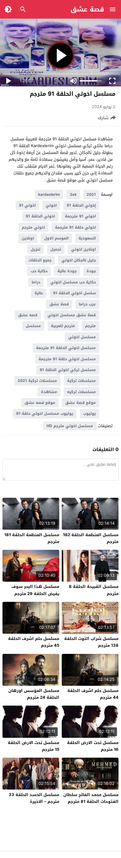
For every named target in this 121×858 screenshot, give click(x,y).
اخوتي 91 (27, 205)
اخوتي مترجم (33, 227)
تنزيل (35, 249)
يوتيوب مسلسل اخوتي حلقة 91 (44, 413)
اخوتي (51, 205)
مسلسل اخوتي (82, 337)
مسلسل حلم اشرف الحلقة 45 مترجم (33, 642)
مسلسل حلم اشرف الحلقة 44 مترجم (93, 694)
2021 (91, 194)
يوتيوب (89, 413)
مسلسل (33, 325)
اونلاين (28, 238)
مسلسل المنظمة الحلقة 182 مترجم (91, 538)
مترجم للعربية (63, 325)
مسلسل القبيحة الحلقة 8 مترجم (94, 590)
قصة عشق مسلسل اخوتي (71, 315)
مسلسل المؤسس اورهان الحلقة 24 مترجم (33, 694)
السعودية (87, 238)
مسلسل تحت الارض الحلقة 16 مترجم (93, 746)
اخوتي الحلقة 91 (40, 216)
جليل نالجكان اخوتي (78, 260)
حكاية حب (39, 271)
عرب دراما (87, 304)
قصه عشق (28, 315)
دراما (36, 282)
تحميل (55, 249)
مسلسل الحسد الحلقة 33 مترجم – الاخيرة (34, 798)
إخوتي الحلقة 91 (81, 205)
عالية (38, 293)
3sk (73, 194)
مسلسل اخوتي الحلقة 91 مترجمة (66, 347)
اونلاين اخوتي (83, 249)
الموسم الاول (56, 238)
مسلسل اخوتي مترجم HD (70, 425)
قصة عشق (87, 9)
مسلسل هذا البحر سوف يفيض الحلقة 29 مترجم (35, 590)
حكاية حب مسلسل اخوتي (73, 282)
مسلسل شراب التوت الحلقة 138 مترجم (91, 642)
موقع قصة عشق (80, 402)
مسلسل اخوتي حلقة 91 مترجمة (67, 359)
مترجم (90, 325)
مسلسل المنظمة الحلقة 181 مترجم (31, 538)
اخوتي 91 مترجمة (80, 216)
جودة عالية (67, 271)
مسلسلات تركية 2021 (37, 380)
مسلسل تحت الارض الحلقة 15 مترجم (33, 746)
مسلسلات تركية (81, 380)
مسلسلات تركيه (81, 391)
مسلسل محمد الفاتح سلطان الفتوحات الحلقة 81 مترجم (91, 798)
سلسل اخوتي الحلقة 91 (74, 293)
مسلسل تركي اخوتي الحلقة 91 (68, 369)
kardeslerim (49, 194)
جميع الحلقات (40, 260)
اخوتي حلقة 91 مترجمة (75, 227)
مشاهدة (49, 391)
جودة (91, 271)
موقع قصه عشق (40, 402)
